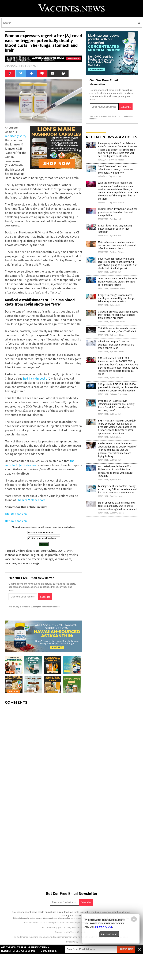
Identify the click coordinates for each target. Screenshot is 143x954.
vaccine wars (63, 559)
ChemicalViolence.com (31, 500)
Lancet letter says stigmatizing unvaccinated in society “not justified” (115, 228)
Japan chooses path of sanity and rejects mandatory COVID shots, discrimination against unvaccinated (117, 506)
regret (35, 555)
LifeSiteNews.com (16, 514)
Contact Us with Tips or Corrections (71, 932)
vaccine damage (42, 559)
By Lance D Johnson (118, 394)
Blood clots (32, 550)
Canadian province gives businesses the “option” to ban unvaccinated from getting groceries (118, 315)
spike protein (49, 555)
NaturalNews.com (16, 521)
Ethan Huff (31, 65)
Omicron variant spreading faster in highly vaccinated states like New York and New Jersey (117, 281)
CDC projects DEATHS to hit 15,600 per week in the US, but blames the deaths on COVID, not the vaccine (118, 387)
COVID (61, 550)
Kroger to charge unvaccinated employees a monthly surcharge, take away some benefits (116, 298)
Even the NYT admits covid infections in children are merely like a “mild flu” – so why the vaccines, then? (116, 405)
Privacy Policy (71, 942)
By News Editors (117, 202)
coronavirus (48, 550)
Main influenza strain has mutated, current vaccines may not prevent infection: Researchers (117, 245)
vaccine (26, 559)
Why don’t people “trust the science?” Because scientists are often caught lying (116, 344)
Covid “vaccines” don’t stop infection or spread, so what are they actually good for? (115, 169)
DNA (69, 550)
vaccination (12, 559)
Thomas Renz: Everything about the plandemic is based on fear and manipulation (117, 212)
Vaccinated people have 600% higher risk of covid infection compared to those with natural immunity (115, 471)
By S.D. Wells (115, 437)
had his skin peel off (36, 378)
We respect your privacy (53, 918)
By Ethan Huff (115, 176)
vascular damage (28, 563)
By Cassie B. (115, 305)
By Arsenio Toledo (118, 288)
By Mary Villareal (117, 513)
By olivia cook (116, 496)
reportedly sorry (15, 136)
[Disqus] (43, 751)
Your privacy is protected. (19, 607)
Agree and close (109, 934)
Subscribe (126, 949)
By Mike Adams (117, 160)
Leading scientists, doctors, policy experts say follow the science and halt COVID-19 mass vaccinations (117, 489)
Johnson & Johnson (17, 555)
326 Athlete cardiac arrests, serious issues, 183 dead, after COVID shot (117, 330)
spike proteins (68, 555)
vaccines (10, 563)
